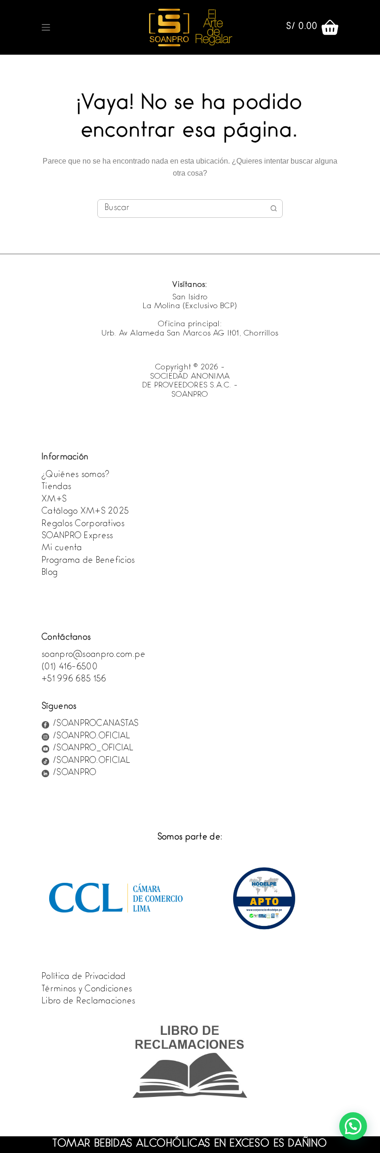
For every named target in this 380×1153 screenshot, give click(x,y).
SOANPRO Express (77, 536)
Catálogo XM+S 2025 (85, 512)
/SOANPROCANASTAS (96, 724)
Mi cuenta (62, 548)
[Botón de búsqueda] (273, 208)
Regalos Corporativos (83, 524)
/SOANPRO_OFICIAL (93, 749)
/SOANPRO (74, 773)
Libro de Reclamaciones (88, 1002)
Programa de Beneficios (88, 561)
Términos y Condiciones (87, 990)
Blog (50, 573)
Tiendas (56, 487)
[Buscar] (271, 27)
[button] (353, 1126)
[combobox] (181, 208)
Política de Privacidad (84, 977)
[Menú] (46, 27)
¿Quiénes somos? (75, 475)
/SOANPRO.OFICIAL (91, 737)
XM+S (54, 500)
